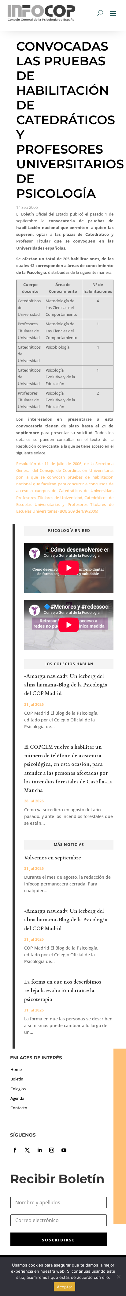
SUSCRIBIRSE (58, 1240)
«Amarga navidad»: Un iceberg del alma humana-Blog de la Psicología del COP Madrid (66, 685)
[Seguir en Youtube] (64, 1150)
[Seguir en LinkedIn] (39, 1150)
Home (16, 1069)
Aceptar (64, 1286)
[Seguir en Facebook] (15, 1150)
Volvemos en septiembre (52, 857)
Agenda (17, 1098)
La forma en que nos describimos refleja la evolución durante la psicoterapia (62, 991)
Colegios (18, 1088)
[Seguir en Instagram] (52, 1150)
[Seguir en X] (27, 1150)
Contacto (18, 1108)
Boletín (16, 1079)
